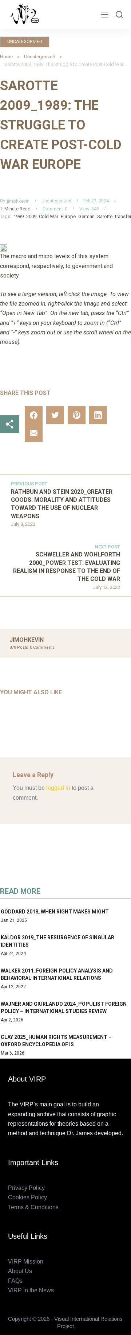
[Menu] (104, 14)
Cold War (48, 216)
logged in (58, 788)
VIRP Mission (25, 1261)
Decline (82, 1327)
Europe (68, 216)
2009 (31, 216)
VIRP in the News (31, 1290)
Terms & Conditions (33, 1207)
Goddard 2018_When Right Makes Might (55, 912)
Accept (48, 1327)
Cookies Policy (27, 1197)
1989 (18, 216)
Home (6, 56)
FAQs (15, 1281)
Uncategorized (24, 41)
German (86, 216)
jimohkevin (18, 201)
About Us (20, 1271)
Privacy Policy (26, 1188)
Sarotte (104, 216)
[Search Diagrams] (119, 14)
